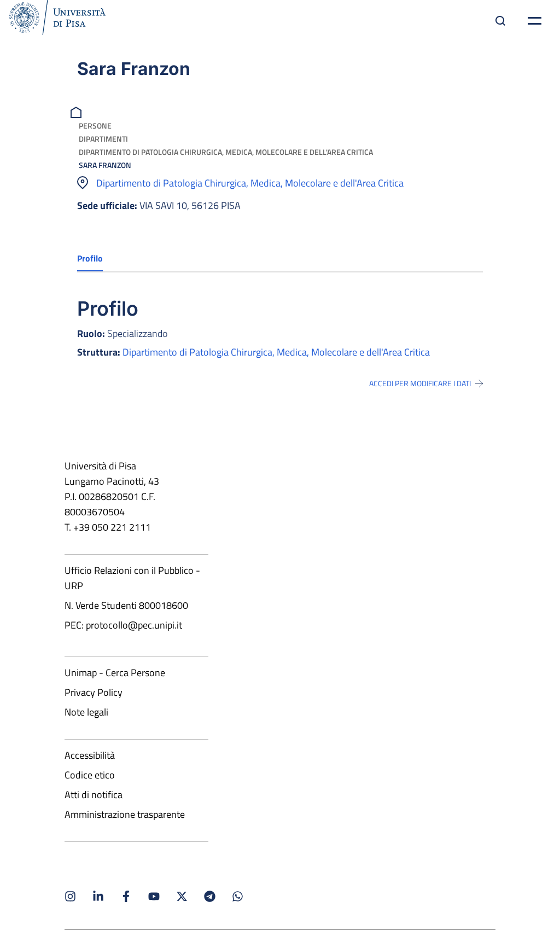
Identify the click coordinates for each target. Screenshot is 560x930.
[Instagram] (70, 896)
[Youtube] (154, 896)
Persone (95, 125)
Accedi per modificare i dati (420, 383)
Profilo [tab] (90, 258)
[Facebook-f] (126, 896)
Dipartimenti (103, 138)
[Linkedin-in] (98, 896)
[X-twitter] (182, 896)
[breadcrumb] (77, 111)
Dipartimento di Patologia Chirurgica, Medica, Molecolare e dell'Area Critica (226, 152)
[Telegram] (209, 896)
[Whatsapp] (237, 896)
